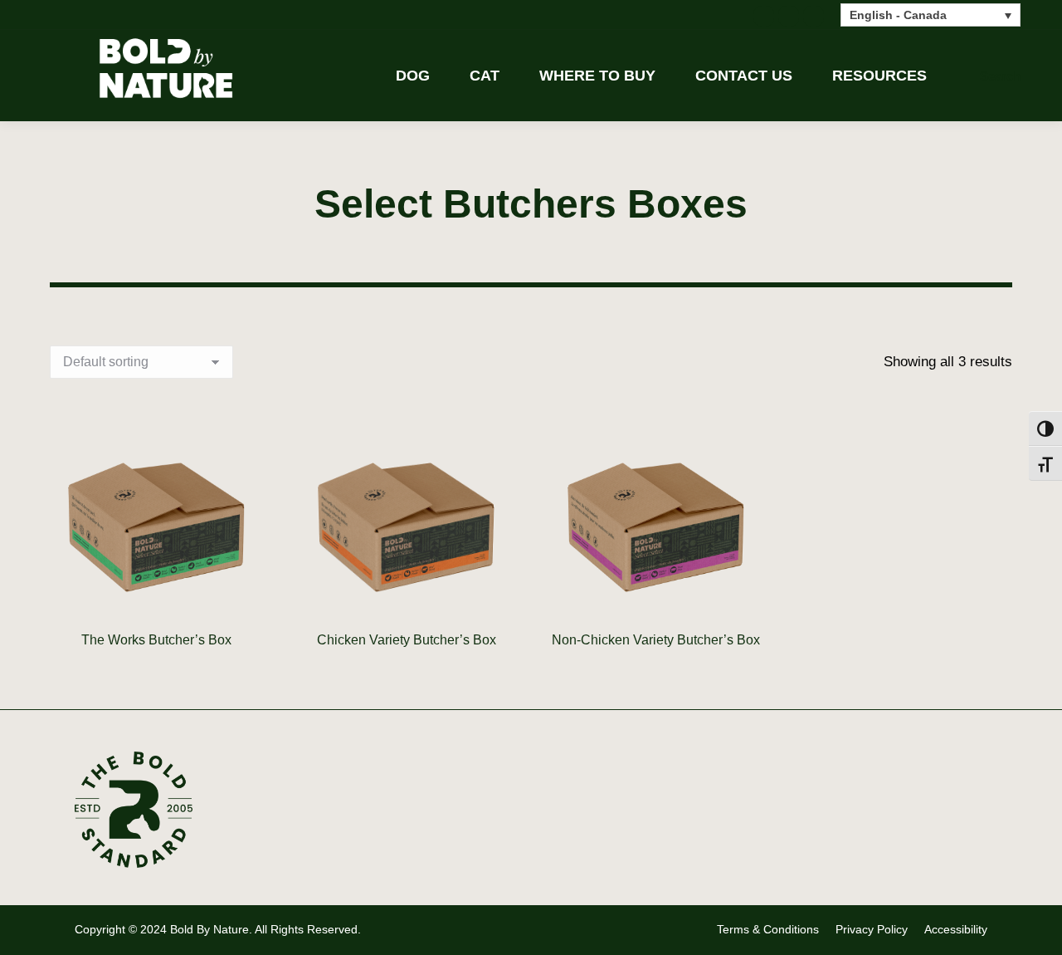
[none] (930, 14)
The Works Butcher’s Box (156, 640)
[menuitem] (930, 14)
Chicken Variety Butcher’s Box (406, 640)
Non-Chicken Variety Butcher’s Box (656, 640)
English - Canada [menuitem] (898, 15)
